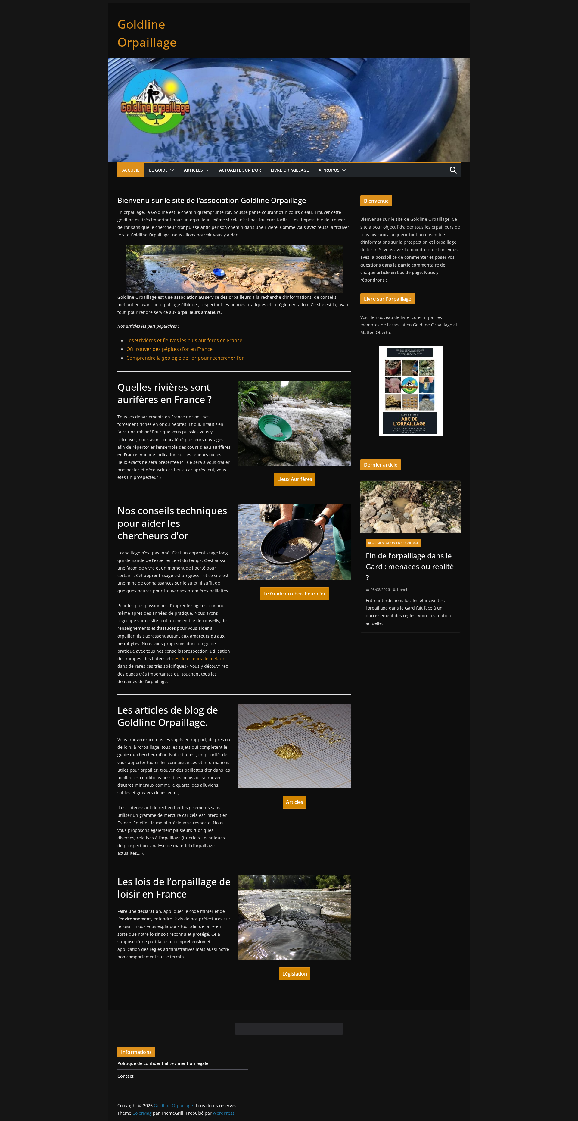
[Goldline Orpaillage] (289, 62)
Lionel (402, 589)
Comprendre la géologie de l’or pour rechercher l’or (185, 357)
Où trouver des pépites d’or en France (169, 349)
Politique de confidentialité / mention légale (162, 1063)
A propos (329, 170)
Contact (125, 1076)
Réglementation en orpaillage (393, 543)
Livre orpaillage (290, 170)
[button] (171, 170)
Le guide (158, 170)
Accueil (130, 170)
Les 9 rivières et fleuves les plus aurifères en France (184, 340)
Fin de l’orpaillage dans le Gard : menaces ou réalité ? (410, 566)
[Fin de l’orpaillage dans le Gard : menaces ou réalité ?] (410, 507)
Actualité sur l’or (240, 170)
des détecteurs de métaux (198, 658)
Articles (193, 170)
